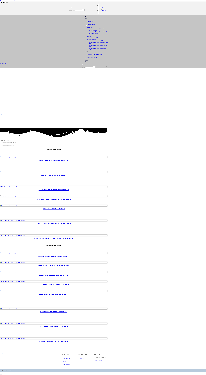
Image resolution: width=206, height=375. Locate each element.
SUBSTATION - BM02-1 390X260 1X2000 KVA (53, 294)
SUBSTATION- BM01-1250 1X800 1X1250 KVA (53, 160)
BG (105, 10)
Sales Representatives (66, 364)
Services (64, 361)
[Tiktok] (98, 10)
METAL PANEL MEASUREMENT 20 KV (53, 175)
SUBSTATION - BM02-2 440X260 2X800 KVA (53, 326)
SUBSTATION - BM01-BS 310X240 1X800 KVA (53, 275)
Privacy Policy (81, 358)
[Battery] (98, 5)
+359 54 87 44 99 (98, 359)
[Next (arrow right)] (1, 374)
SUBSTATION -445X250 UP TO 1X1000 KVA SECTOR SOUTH (53, 238)
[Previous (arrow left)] (0, 374)
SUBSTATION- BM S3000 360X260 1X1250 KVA (54, 190)
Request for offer (103, 7)
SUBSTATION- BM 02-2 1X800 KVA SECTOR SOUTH (54, 223)
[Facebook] (98, 8)
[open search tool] (70, 8)
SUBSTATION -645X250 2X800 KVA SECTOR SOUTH (54, 199)
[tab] (54, 142)
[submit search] (83, 10)
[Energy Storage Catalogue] (98, 12)
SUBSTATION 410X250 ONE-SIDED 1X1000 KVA (53, 256)
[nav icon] (106, 66)
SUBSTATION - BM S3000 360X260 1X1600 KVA (53, 265)
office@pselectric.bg (4, 2)
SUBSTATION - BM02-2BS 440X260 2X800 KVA (54, 284)
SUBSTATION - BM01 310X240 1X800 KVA (53, 312)
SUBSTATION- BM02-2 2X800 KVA (54, 209)
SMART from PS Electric (67, 358)
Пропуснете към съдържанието (5, 0)
